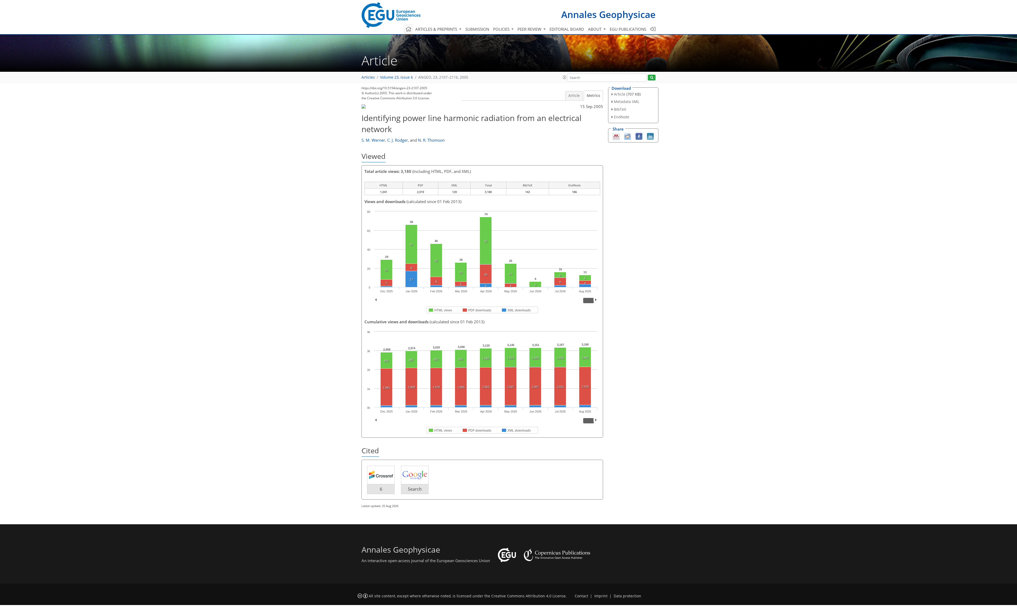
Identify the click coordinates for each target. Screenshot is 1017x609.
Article (574, 95)
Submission (477, 29)
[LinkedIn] (650, 135)
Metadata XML (626, 101)
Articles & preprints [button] (436, 29)
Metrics (593, 95)
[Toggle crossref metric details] (380, 474)
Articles (368, 77)
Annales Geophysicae (608, 14)
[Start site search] (651, 78)
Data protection (627, 596)
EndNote (621, 116)
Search (415, 489)
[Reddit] (627, 135)
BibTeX (620, 109)
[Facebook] (639, 135)
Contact (581, 596)
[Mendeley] (616, 135)
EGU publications (628, 29)
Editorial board (567, 29)
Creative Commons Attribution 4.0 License (528, 596)
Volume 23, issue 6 (396, 77)
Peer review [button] (530, 29)
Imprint (601, 596)
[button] (565, 77)
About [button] (595, 29)
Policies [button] (502, 29)
